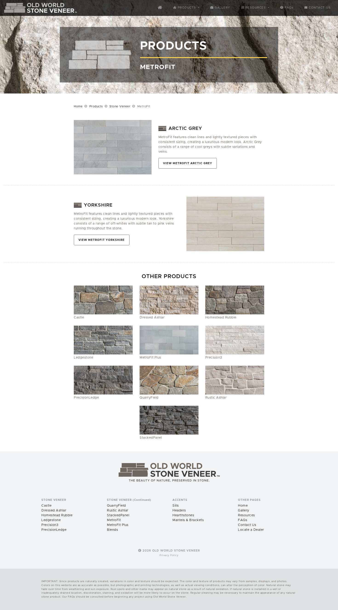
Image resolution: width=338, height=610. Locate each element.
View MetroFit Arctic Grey (187, 163)
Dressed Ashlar (53, 510)
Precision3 (49, 525)
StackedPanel (118, 515)
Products (96, 106)
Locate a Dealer (251, 529)
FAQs (289, 7)
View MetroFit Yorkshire (101, 240)
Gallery (222, 7)
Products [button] (186, 7)
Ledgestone (51, 520)
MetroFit (114, 520)
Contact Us (319, 7)
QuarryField (116, 505)
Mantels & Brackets (188, 520)
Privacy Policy (169, 555)
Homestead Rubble (56, 515)
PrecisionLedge (53, 529)
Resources (246, 515)
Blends (112, 529)
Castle (46, 505)
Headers (179, 510)
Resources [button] (255, 7)
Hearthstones (183, 515)
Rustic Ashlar (117, 510)
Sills (175, 505)
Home (78, 106)
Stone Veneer (119, 106)
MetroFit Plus (118, 525)
